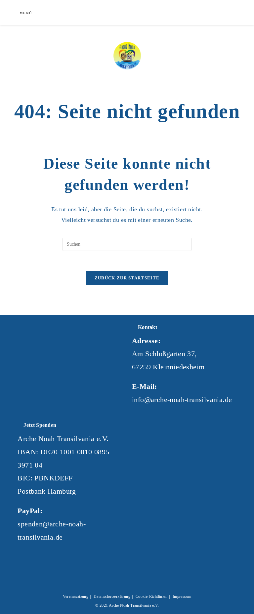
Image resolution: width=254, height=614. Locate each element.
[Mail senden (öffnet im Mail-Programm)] (209, 12)
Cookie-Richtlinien (151, 596)
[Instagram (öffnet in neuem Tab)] (198, 12)
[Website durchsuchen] (224, 13)
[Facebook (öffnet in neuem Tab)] (188, 12)
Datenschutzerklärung (112, 596)
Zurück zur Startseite (127, 277)
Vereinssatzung (76, 596)
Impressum (182, 596)
